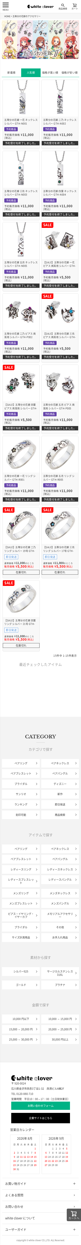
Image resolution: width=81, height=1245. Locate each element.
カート (74, 9)
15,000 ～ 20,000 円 (21, 1029)
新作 (60, 794)
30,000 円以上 (60, 1039)
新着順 (11, 72)
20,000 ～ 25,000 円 (60, 1029)
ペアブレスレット (21, 773)
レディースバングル (60, 879)
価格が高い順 (50, 72)
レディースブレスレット (21, 881)
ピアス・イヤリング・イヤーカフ (21, 915)
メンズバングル (60, 903)
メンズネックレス (60, 893)
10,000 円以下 (21, 1019)
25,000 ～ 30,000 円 (21, 1039)
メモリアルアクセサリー (60, 915)
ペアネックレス (60, 763)
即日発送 (60, 804)
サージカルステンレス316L (60, 973)
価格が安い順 (70, 72)
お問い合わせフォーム (41, 1105)
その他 (60, 927)
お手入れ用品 (60, 937)
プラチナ (60, 985)
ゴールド (21, 985)
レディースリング (21, 869)
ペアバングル (60, 773)
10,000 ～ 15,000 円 (60, 1019)
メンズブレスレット (21, 903)
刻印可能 (21, 815)
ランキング (20, 804)
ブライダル (20, 784)
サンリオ (21, 794)
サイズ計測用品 (21, 937)
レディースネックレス (60, 869)
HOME (7, 16)
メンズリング (21, 893)
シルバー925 (20, 971)
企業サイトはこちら (40, 1118)
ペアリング (20, 763)
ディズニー (60, 784)
